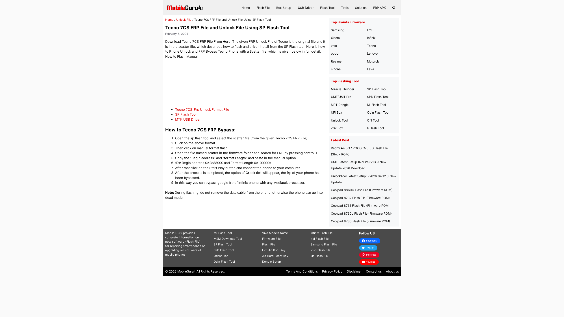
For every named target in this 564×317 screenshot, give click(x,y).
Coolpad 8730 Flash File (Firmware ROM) (360, 221)
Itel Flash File (320, 238)
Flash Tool (327, 7)
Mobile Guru (173, 233)
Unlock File (183, 19)
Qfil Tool (373, 120)
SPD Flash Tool (377, 97)
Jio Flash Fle (319, 256)
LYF (370, 30)
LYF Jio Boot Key (273, 250)
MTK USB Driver (188, 119)
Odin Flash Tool (378, 112)
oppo (334, 53)
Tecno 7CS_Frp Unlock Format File (202, 109)
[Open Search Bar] (394, 7)
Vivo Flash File (320, 250)
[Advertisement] (246, 83)
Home (245, 7)
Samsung (337, 30)
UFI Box (336, 112)
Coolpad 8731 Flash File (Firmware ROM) (360, 205)
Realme (336, 61)
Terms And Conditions (302, 271)
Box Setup (283, 7)
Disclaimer (354, 271)
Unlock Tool (339, 120)
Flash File (263, 7)
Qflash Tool (221, 256)
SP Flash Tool (186, 114)
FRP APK (379, 7)
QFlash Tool (375, 128)
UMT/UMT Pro (341, 97)
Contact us (374, 271)
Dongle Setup (271, 261)
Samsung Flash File (324, 244)
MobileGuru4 (186, 271)
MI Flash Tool (376, 105)
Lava (370, 69)
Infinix (371, 38)
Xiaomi (335, 38)
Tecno (371, 46)
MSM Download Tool (228, 238)
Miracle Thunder (342, 89)
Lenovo (372, 53)
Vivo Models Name (275, 233)
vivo (334, 46)
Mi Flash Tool (223, 233)
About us (392, 271)
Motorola (373, 61)
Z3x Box (337, 128)
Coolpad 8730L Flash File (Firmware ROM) (361, 213)
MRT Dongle (340, 105)
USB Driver (306, 7)
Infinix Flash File (322, 233)
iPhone (336, 69)
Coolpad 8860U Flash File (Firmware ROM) (361, 190)
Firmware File (271, 238)
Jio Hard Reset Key (275, 256)
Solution (361, 7)
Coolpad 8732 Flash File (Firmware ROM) (360, 198)
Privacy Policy (332, 271)
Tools (345, 7)
